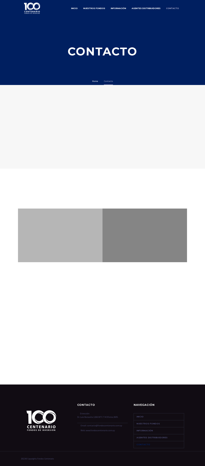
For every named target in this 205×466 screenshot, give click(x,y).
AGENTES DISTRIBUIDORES (146, 8)
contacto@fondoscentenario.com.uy (104, 425)
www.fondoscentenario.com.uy (100, 430)
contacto (172, 8)
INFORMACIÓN (118, 8)
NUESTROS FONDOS (94, 8)
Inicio (74, 8)
